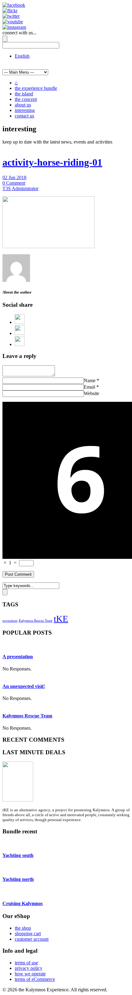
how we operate (30, 973)
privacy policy (28, 968)
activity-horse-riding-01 (52, 162)
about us (23, 104)
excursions (9, 620)
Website (91, 393)
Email (89, 387)
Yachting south (17, 855)
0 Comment (13, 183)
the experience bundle (36, 88)
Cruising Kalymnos (22, 903)
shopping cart (28, 933)
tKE (61, 619)
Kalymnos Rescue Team (35, 620)
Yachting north (18, 879)
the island (24, 93)
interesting (25, 110)
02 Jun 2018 (14, 177)
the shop (23, 928)
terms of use (26, 962)
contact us (24, 115)
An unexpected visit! (23, 686)
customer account (32, 939)
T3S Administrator (20, 188)
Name (89, 380)
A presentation (17, 656)
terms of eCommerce (35, 979)
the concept (26, 99)
